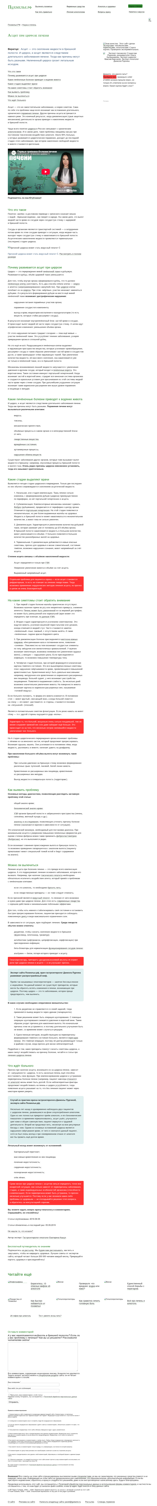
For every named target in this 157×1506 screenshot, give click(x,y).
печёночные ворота (62, 370)
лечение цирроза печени (19, 1055)
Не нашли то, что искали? (20, 1231)
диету (24, 916)
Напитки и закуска (136, 11)
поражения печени (30, 113)
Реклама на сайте (27, 1501)
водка (92, 1285)
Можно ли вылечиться (18, 95)
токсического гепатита (51, 875)
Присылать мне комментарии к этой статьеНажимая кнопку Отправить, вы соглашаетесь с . (42, 1396)
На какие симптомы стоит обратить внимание (30, 87)
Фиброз (17, 507)
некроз (76, 283)
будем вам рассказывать (51, 1250)
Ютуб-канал (35, 197)
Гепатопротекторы (18, 959)
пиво (81, 1288)
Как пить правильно (43, 11)
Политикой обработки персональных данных (43, 1465)
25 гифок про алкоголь (20, 1315)
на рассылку (28, 1250)
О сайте (11, 1501)
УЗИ (47, 562)
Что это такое (14, 71)
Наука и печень (135, 6)
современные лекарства (68, 900)
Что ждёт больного (17, 100)
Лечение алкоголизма (76, 11)
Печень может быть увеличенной (40, 610)
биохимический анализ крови (28, 808)
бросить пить (54, 887)
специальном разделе (48, 1375)
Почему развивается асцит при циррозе (27, 75)
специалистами (84, 1476)
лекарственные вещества (26, 439)
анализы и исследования (26, 821)
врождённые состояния (25, 444)
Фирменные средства (76, 6)
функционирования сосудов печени (66, 948)
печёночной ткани (51, 271)
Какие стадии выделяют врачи (22, 83)
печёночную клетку (17, 283)
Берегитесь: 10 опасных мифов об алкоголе (40, 1286)
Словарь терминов (106, 1501)
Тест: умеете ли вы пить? (50, 1315)
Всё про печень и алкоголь (136, 1302)
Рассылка (89, 1501)
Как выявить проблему (19, 91)
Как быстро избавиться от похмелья (38, 1303)
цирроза (32, 128)
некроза (27, 290)
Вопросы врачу (104, 11)
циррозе (65, 286)
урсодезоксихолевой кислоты (53, 959)
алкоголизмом (14, 131)
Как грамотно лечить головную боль (89, 1302)
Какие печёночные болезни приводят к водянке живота (34, 79)
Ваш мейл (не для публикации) (19, 1388)
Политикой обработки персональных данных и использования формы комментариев (97, 1484)
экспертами (108, 45)
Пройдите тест (109, 76)
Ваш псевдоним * (14, 1382)
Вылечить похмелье (43, 6)
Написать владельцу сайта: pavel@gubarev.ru (60, 1501)
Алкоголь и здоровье (107, 6)
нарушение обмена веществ (27, 454)
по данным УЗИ (46, 616)
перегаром (132, 1288)
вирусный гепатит (41, 897)
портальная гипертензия (37, 510)
